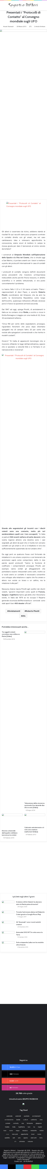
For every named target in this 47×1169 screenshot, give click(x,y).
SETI (14, 1138)
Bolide (18, 1119)
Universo (22, 1141)
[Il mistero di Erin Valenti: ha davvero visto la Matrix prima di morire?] (8, 905)
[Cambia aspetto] (44, 6)
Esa (23, 1123)
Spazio (26, 1138)
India (13, 1127)
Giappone (39, 1123)
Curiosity (16, 1123)
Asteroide (9, 1116)
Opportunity (24, 1134)
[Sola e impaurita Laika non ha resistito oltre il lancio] (8, 945)
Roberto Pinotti (32, 611)
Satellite (7, 1138)
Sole (19, 1138)
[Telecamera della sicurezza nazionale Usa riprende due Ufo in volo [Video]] (34, 716)
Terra (40, 1138)
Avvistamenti (14, 611)
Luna (5, 1130)
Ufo (23, 616)
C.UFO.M (25, 1119)
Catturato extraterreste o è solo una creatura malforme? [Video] (34, 829)
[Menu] (3, 6)
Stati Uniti (34, 1138)
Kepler (40, 1127)
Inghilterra (21, 1127)
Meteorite (34, 1130)
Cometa (7, 1123)
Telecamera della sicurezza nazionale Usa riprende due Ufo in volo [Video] (34, 805)
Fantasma (30, 1123)
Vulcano (30, 1141)
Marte (11, 1130)
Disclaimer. (26, 1159)
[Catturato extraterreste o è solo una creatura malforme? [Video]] (34, 819)
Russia (39, 1134)
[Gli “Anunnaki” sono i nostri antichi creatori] (8, 925)
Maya (17, 1130)
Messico (25, 1130)
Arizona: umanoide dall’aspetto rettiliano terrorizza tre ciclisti (9, 833)
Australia (26, 1116)
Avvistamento (9, 1119)
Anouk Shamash (8, 26)
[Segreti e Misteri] (23, 5)
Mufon (42, 1130)
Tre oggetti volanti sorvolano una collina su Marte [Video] (11, 634)
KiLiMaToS (29, 1161)
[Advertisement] (23, 866)
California (34, 1119)
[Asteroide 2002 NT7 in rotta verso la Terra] (8, 935)
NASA (7, 1134)
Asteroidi (18, 1116)
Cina (41, 1119)
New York (15, 1134)
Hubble (7, 1127)
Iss (34, 1127)
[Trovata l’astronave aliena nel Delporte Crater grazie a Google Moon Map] (8, 915)
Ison (29, 1127)
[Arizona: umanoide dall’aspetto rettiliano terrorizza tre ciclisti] (12, 821)
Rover (32, 1134)
